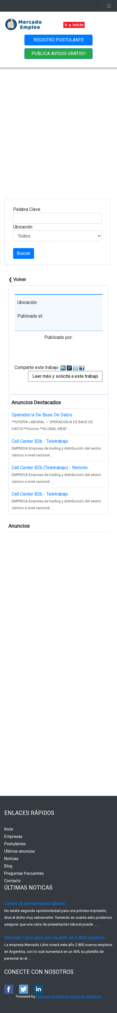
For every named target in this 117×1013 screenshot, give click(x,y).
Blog (8, 866)
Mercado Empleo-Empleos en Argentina (68, 996)
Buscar (23, 253)
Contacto (12, 880)
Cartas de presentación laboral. (35, 903)
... (98, 924)
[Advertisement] (58, 128)
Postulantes (15, 844)
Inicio (8, 829)
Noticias (11, 858)
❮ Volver (17, 279)
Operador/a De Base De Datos (42, 415)
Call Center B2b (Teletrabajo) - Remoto (50, 467)
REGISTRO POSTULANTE (59, 40)
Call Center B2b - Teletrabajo (40, 441)
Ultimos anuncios (19, 851)
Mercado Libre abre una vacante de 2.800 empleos (54, 937)
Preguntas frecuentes (24, 873)
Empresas (13, 836)
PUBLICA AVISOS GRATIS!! (59, 53)
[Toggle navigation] (109, 5)
